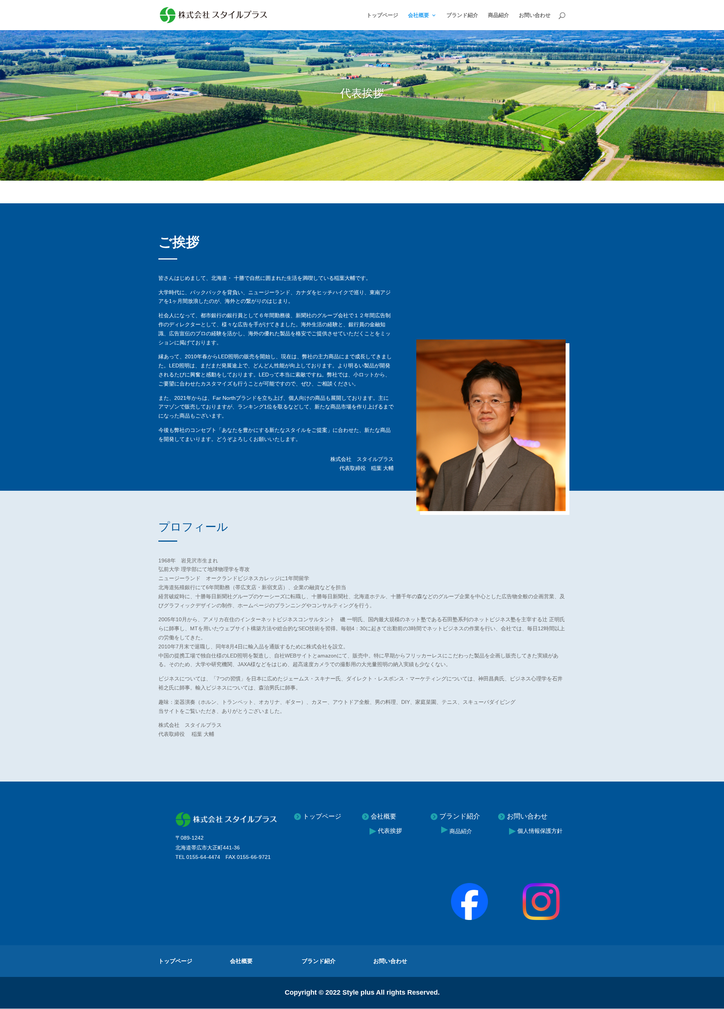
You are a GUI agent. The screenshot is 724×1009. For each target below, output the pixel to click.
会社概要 (418, 15)
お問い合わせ (535, 15)
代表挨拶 (390, 831)
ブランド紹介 (462, 15)
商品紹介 (498, 15)
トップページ (382, 15)
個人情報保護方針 (539, 831)
